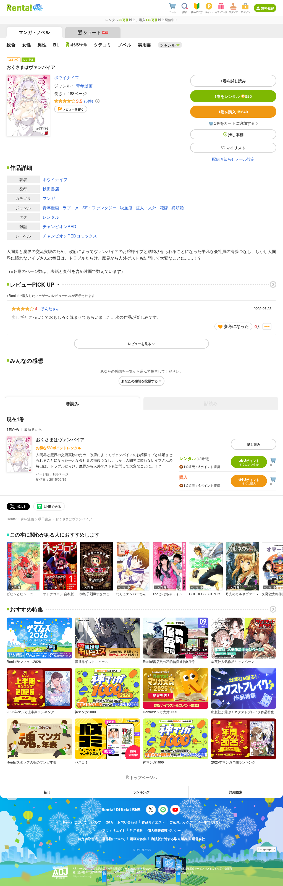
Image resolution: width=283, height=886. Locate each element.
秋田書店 (51, 189)
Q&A (109, 822)
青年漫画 (84, 85)
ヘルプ (96, 822)
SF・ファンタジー (99, 207)
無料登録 (267, 8)
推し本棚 (235, 134)
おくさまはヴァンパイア (60, 439)
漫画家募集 (138, 838)
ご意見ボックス (181, 822)
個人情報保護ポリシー (164, 830)
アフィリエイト (113, 830)
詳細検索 (235, 792)
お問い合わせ (127, 822)
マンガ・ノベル (34, 32)
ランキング (141, 792)
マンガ (49, 198)
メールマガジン (208, 822)
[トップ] (19, 7)
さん (50, 308)
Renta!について (75, 822)
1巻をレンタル (233, 96)
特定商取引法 (88, 838)
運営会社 (198, 838)
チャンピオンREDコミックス (70, 236)
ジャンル (167, 45)
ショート (95, 32)
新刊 (47, 792)
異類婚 (177, 207)
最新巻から (33, 429)
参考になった (236, 326)
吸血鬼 (126, 207)
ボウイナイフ (66, 77)
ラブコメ (70, 207)
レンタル (51, 217)
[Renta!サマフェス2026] (37, 7)
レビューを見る (139, 343)
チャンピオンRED (59, 226)
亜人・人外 (146, 207)
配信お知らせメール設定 (233, 159)
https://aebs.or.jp (82, 876)
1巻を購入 (233, 111)
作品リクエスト (153, 822)
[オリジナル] (76, 44)
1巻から (13, 429)
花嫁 (164, 207)
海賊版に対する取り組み (169, 838)
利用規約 (136, 830)
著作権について (113, 838)
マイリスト (235, 147)
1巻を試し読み (233, 80)
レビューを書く (73, 109)
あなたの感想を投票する (139, 380)
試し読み (253, 444)
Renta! (12, 518)
